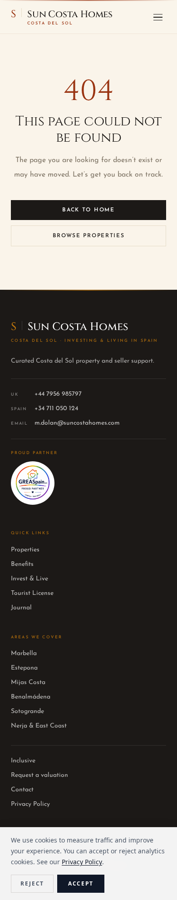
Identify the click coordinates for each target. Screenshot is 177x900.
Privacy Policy (30, 804)
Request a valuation (39, 775)
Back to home (88, 210)
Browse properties (89, 236)
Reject (32, 883)
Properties (25, 549)
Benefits (22, 564)
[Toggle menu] (158, 17)
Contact (22, 789)
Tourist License (32, 593)
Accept (80, 883)
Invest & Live (29, 578)
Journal (21, 607)
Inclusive (23, 760)
